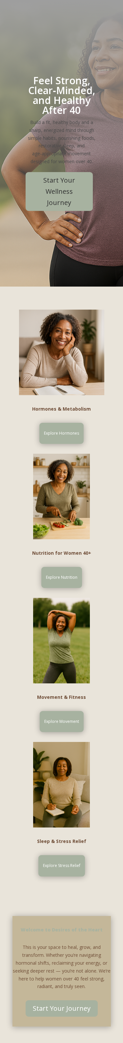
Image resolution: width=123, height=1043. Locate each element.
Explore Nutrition (61, 577)
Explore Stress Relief (61, 865)
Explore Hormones (61, 433)
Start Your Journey (62, 1008)
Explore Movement (61, 721)
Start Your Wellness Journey (59, 191)
